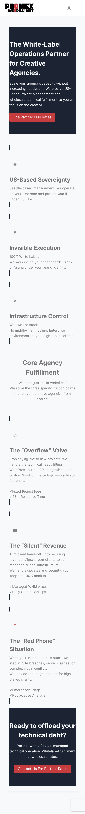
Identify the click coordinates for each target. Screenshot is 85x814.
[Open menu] (76, 8)
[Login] (69, 8)
